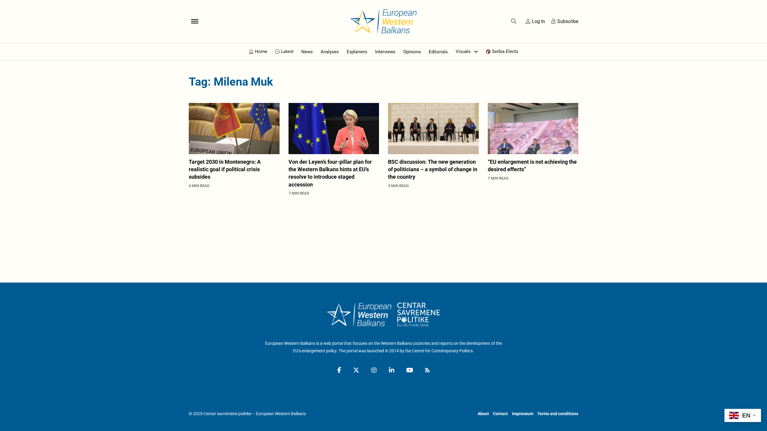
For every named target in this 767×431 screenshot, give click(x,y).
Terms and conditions (557, 413)
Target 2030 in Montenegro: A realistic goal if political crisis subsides (225, 169)
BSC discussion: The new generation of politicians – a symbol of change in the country (432, 169)
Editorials (438, 51)
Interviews (385, 51)
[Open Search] (514, 21)
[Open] (194, 21)
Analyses (330, 51)
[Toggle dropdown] (476, 51)
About (483, 413)
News (307, 51)
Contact (500, 413)
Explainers (357, 51)
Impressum (522, 413)
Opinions (412, 51)
